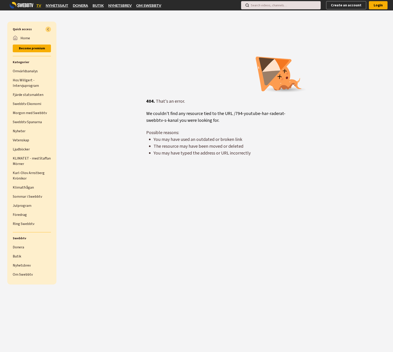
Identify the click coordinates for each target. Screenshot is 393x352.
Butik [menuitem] (98, 5)
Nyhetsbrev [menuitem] (120, 5)
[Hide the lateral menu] (48, 29)
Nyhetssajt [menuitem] (57, 5)
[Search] (247, 5)
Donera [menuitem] (80, 5)
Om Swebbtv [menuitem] (148, 5)
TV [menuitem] (38, 5)
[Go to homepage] (20, 5)
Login (378, 5)
